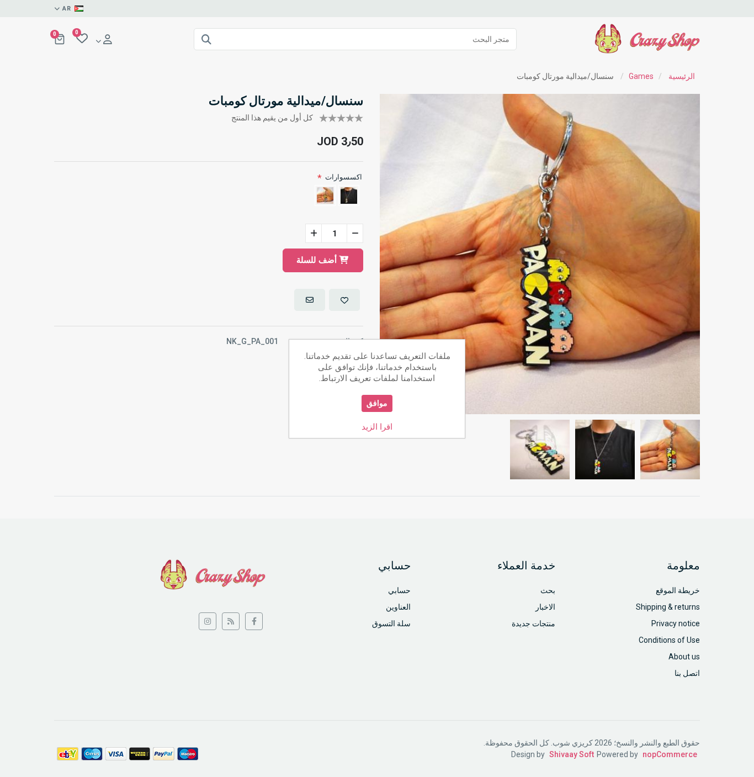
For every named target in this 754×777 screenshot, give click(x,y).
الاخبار (545, 606)
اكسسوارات (343, 177)
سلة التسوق (391, 623)
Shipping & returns (668, 606)
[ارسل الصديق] (309, 300)
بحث (547, 590)
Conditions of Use (669, 640)
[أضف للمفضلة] (344, 300)
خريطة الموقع (678, 590)
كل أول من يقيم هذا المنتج (272, 117)
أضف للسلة (317, 260)
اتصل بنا (687, 673)
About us (684, 656)
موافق (377, 403)
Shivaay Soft (571, 754)
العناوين (398, 606)
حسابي (399, 590)
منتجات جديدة (533, 623)
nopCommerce (670, 754)
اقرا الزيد (377, 427)
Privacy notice (675, 623)
